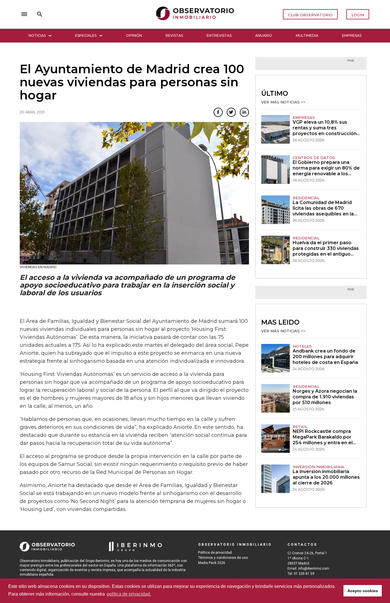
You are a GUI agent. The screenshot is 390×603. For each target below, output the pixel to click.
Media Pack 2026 (211, 563)
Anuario (263, 35)
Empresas (351, 35)
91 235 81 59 (304, 574)
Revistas (174, 35)
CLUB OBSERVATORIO (310, 15)
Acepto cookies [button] (362, 590)
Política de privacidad (215, 553)
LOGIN (357, 15)
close (99, 14)
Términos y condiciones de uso (223, 558)
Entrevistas (219, 35)
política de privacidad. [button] (129, 594)
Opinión (134, 35)
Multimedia (307, 35)
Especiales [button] (86, 35)
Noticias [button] (37, 35)
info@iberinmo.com (313, 569)
